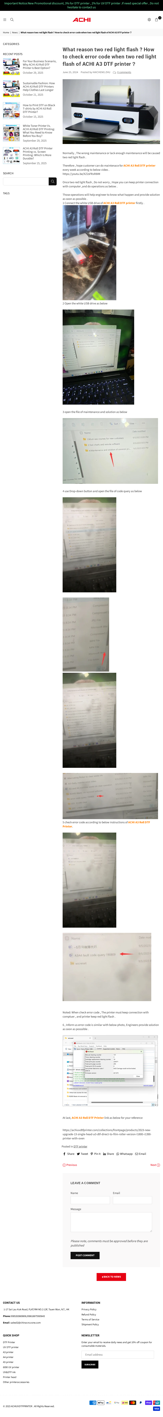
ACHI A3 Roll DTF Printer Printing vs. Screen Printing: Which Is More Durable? (37, 153)
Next (153, 1165)
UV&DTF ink (9, 1372)
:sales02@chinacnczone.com (25, 1323)
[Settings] (149, 20)
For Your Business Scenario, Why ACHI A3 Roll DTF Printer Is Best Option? (39, 65)
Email (116, 1193)
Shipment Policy (90, 1324)
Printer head (9, 1377)
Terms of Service (90, 1319)
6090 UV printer (11, 1367)
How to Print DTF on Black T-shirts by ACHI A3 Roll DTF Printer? (39, 109)
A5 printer (8, 1362)
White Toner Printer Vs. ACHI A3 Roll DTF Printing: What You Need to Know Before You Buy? (39, 131)
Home (6, 32)
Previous (71, 1165)
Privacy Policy (89, 1309)
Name (74, 1193)
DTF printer (80, 1146)
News (15, 32)
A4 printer (8, 1357)
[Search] (12, 20)
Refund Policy (89, 1314)
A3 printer (8, 1352)
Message (76, 1209)
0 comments (124, 72)
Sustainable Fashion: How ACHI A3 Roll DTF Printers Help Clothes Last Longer (39, 87)
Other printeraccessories (16, 1382)
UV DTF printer (11, 1347)
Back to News (112, 1277)
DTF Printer (9, 1342)
